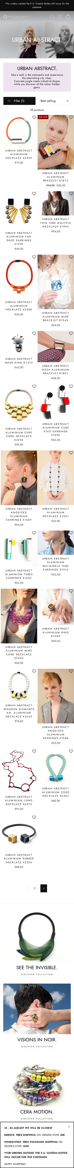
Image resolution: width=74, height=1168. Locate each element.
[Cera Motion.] (37, 1081)
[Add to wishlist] (34, 117)
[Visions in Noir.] (37, 1009)
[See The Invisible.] (37, 936)
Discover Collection (37, 974)
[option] (37, 5)
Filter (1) (18, 101)
